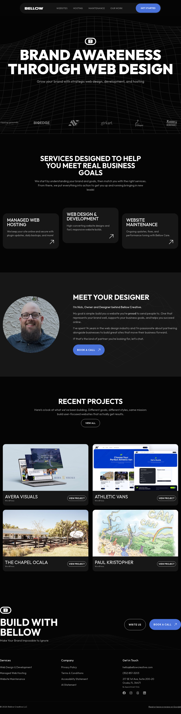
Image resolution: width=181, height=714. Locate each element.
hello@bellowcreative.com (138, 667)
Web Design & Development (16, 667)
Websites (61, 8)
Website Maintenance (12, 679)
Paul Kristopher (114, 562)
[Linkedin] (144, 692)
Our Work (116, 8)
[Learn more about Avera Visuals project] (45, 467)
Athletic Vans (111, 496)
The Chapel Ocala (26, 562)
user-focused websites (78, 414)
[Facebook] (124, 692)
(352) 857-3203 (131, 673)
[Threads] (137, 692)
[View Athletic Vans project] (135, 467)
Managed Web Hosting (13, 673)
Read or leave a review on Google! (164, 706)
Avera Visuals (21, 496)
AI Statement (68, 684)
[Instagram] (130, 692)
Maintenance (97, 8)
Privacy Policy (69, 667)
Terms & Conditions (72, 673)
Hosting (78, 8)
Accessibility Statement (74, 679)
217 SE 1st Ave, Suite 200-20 (138, 679)
